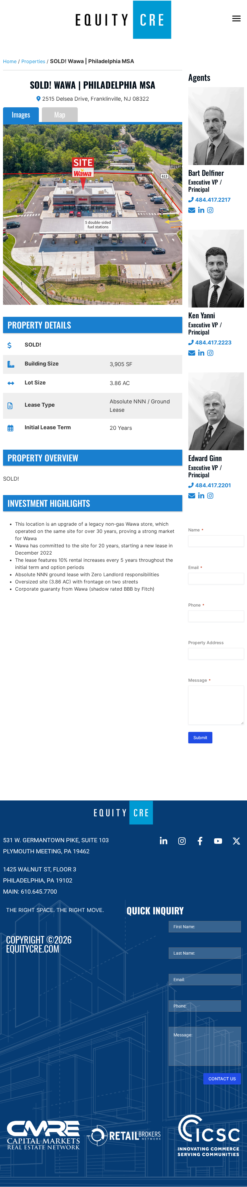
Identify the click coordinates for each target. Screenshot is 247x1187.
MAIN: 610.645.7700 (30, 891)
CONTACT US (222, 1078)
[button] (12, 214)
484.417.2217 (213, 200)
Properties (33, 61)
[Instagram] (181, 841)
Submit (200, 737)
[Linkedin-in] (163, 841)
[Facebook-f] (200, 841)
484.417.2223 (213, 342)
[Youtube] (218, 841)
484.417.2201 (213, 485)
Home (10, 61)
